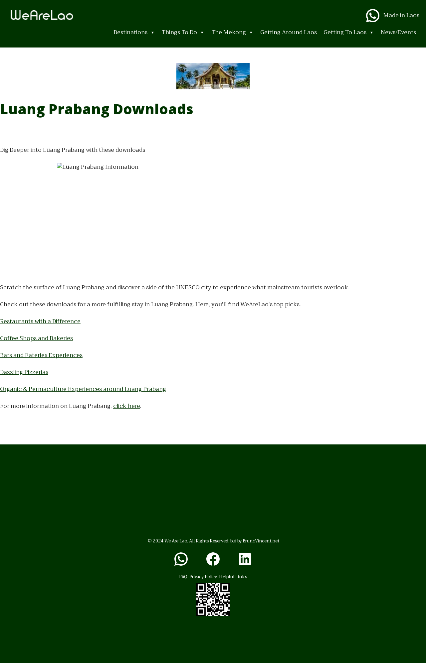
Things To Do (179, 32)
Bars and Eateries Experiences (41, 355)
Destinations (130, 32)
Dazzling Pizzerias (24, 372)
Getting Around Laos (288, 32)
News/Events (398, 32)
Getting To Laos (344, 32)
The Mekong (228, 32)
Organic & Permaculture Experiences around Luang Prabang (83, 389)
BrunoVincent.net (261, 541)
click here (126, 406)
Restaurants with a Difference (40, 321)
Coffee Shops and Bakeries (36, 338)
